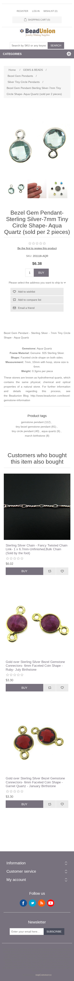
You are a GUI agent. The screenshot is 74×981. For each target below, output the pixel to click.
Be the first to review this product (37, 248)
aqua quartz (49, 431)
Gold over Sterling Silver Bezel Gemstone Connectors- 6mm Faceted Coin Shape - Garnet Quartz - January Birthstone (35, 782)
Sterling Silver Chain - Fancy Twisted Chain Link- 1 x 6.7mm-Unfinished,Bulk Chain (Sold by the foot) (36, 549)
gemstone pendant (32, 422)
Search (55, 45)
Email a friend (26, 307)
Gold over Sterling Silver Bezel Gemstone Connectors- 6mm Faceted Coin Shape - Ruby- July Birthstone (35, 665)
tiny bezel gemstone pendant (33, 426)
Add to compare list (29, 299)
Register (22, 11)
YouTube (50, 903)
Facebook (23, 903)
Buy (41, 272)
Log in (36, 11)
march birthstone (35, 435)
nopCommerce (43, 975)
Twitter (32, 903)
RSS (41, 903)
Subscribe (53, 931)
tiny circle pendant (23, 431)
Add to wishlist (26, 291)
